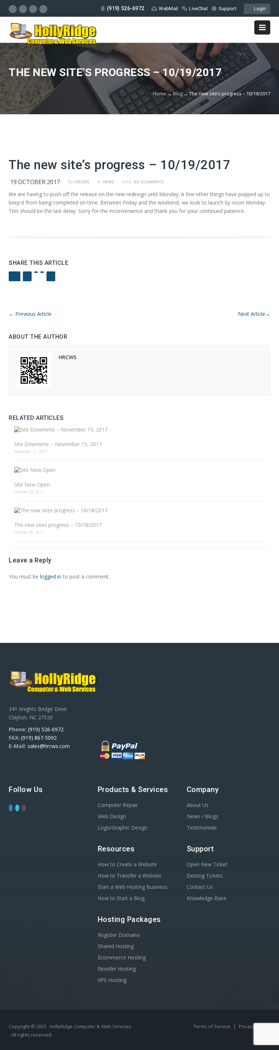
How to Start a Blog (121, 898)
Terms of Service (212, 1026)
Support (227, 8)
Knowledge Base (206, 898)
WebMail (168, 8)
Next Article (254, 313)
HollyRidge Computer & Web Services (90, 1026)
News (108, 181)
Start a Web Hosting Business (132, 886)
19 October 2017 (35, 182)
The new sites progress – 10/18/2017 (58, 525)
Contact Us (200, 886)
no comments (148, 181)
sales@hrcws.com (49, 746)
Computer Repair (118, 805)
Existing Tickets (205, 875)
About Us (198, 805)
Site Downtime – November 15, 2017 (58, 444)
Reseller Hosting (117, 968)
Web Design (112, 816)
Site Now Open (32, 484)
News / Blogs (202, 816)
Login (259, 8)
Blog (177, 93)
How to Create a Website (127, 864)
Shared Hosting (116, 946)
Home (159, 93)
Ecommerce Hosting (122, 957)
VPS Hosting (112, 980)
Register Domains (119, 934)
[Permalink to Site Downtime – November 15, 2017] (139, 429)
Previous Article (30, 313)
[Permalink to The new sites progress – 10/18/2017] (139, 510)
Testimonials (202, 827)
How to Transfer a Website (129, 875)
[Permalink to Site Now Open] (139, 470)
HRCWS (82, 181)
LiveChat (198, 8)
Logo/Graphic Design (122, 827)
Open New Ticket (207, 864)
